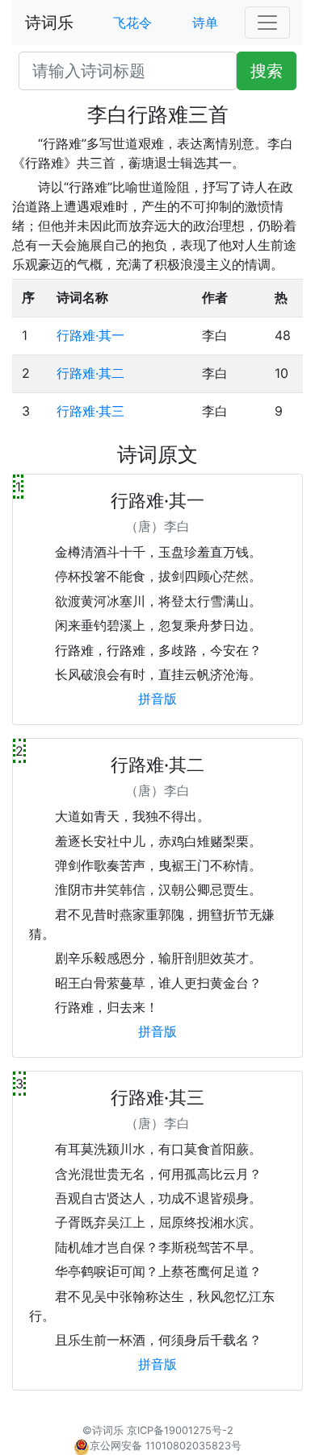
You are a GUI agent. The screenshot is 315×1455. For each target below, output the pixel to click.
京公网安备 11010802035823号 (166, 1446)
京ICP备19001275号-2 (180, 1430)
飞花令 (132, 23)
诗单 (205, 23)
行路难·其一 (90, 335)
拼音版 (157, 698)
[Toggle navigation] (267, 22)
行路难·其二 (90, 373)
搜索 (266, 71)
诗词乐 (49, 22)
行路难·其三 (90, 411)
